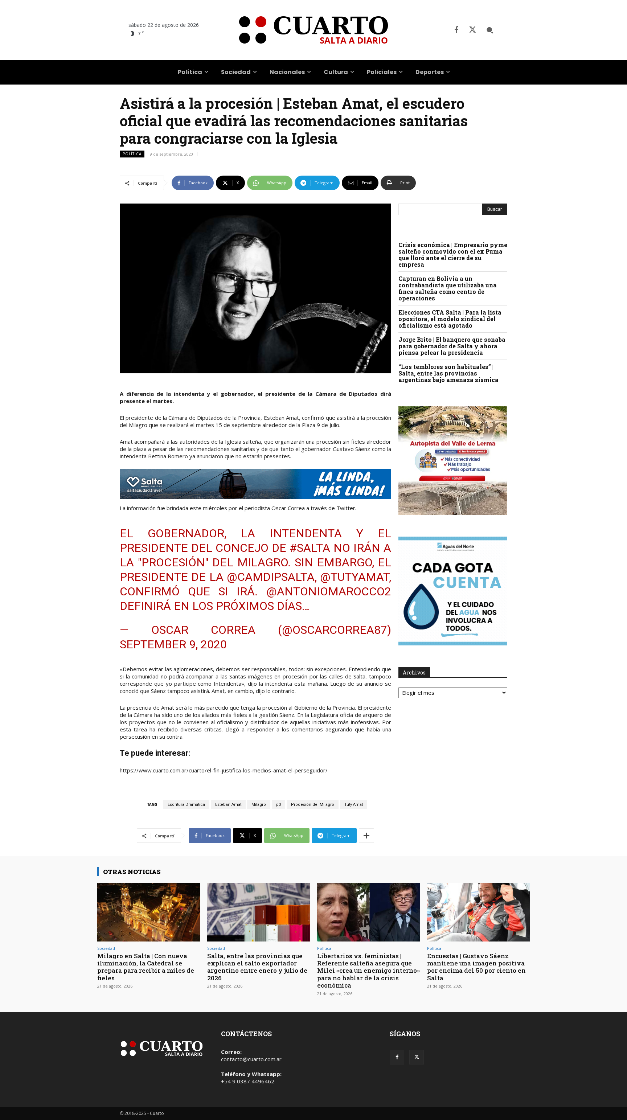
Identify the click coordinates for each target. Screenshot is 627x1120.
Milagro (258, 804)
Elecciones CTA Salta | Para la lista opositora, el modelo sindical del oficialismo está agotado (449, 318)
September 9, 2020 (173, 644)
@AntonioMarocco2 (328, 591)
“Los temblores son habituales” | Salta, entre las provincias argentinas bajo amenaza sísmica (448, 373)
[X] (472, 30)
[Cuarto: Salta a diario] (313, 30)
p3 (278, 804)
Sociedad (106, 948)
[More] (366, 835)
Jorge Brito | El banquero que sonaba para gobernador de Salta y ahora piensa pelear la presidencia (451, 346)
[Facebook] (456, 30)
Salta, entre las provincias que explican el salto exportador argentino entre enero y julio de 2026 (257, 967)
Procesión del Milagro (312, 804)
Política (132, 153)
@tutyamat (354, 577)
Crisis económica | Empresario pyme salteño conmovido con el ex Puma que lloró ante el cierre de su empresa (452, 254)
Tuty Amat (353, 804)
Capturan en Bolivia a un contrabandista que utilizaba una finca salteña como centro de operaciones (447, 288)
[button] (490, 30)
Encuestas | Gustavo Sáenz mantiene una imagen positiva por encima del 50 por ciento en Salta (476, 967)
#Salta (310, 548)
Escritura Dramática (186, 804)
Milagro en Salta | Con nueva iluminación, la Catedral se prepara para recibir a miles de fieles (145, 967)
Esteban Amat (228, 804)
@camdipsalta (271, 577)
